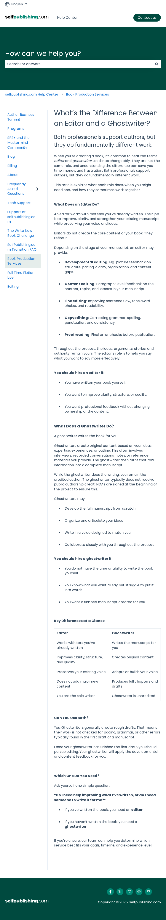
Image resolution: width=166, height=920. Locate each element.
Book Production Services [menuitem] (21, 261)
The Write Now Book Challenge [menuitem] (20, 233)
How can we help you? (43, 53)
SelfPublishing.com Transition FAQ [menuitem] (22, 247)
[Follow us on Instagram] (129, 891)
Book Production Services (87, 94)
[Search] (157, 64)
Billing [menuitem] (12, 165)
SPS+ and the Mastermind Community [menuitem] (18, 142)
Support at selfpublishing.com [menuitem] (21, 216)
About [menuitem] (12, 174)
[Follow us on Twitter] (120, 891)
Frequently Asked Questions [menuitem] (16, 189)
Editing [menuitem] (13, 286)
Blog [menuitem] (11, 156)
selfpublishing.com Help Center (31, 94)
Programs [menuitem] (15, 128)
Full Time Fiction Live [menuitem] (20, 275)
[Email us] (148, 891)
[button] (37, 184)
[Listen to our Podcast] (139, 891)
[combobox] (79, 64)
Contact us (147, 17)
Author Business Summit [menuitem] (20, 117)
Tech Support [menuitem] (19, 202)
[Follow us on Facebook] (110, 891)
